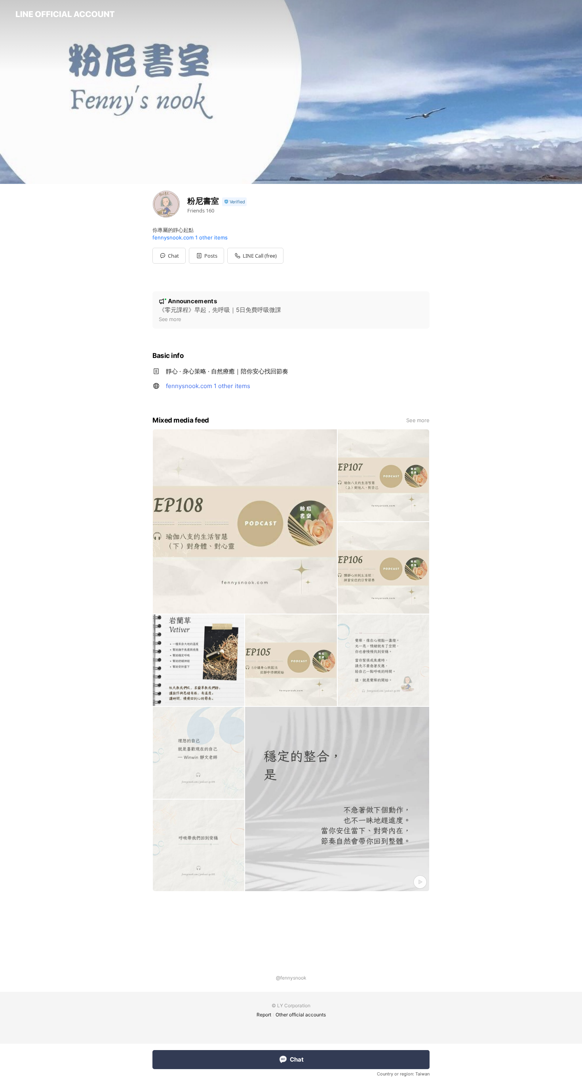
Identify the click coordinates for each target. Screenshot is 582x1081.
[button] (206, 256)
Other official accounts (301, 1015)
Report (264, 1015)
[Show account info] (234, 202)
